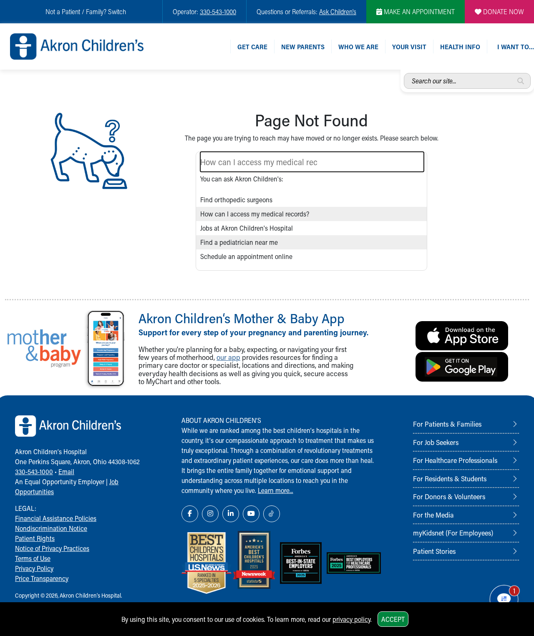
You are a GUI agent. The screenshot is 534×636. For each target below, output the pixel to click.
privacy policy (351, 619)
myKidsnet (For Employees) (453, 532)
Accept (393, 619)
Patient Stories (434, 551)
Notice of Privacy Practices (52, 548)
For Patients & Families (447, 423)
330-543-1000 (218, 11)
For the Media (433, 514)
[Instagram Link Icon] (210, 513)
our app (228, 357)
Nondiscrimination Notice (51, 528)
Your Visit (409, 46)
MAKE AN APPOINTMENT (418, 11)
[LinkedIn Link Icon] (230, 513)
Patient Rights (35, 538)
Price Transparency (41, 578)
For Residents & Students (449, 478)
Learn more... (275, 490)
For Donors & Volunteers (449, 496)
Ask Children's (337, 11)
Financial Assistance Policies (55, 518)
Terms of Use (32, 558)
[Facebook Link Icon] (189, 513)
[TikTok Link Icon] (271, 513)
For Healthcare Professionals (455, 460)
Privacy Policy (34, 568)
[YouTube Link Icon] (251, 513)
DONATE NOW (502, 11)
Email (66, 471)
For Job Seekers (435, 442)
